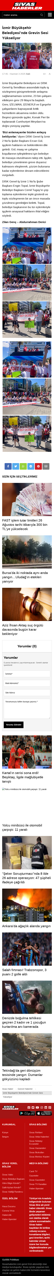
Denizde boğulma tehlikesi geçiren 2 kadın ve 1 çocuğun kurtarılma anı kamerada (24, 1022)
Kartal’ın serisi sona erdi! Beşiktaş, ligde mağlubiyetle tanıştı (22, 777)
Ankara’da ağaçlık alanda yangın (26, 926)
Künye (5, 1132)
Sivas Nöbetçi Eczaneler (35, 1142)
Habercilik (7, 1215)
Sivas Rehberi (35, 1132)
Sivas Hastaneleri (37, 1148)
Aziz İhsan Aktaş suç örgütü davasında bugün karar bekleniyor (22, 629)
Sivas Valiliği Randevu (12, 1191)
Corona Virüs (8, 1210)
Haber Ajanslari (36, 1188)
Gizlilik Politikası (10, 1259)
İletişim (5, 1136)
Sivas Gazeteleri (37, 1180)
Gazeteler (33, 1175)
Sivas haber (35, 1224)
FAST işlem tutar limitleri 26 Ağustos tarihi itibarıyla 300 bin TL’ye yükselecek (24, 524)
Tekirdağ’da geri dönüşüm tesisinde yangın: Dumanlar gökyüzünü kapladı (22, 1074)
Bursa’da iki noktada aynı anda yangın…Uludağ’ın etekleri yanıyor (25, 577)
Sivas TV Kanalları (38, 1184)
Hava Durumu (8, 1206)
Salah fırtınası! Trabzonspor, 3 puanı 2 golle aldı (24, 972)
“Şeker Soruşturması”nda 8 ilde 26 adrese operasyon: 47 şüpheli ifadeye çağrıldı (26, 877)
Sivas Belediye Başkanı (13, 1179)
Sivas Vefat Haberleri (39, 1136)
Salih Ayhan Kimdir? (11, 1187)
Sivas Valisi (7, 1174)
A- (50, 73)
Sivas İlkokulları (36, 1152)
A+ (44, 73)
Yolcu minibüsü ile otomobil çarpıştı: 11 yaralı (22, 827)
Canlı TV (33, 1171)
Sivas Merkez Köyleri (39, 1156)
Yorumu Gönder (13, 724)
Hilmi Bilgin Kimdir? (11, 1183)
